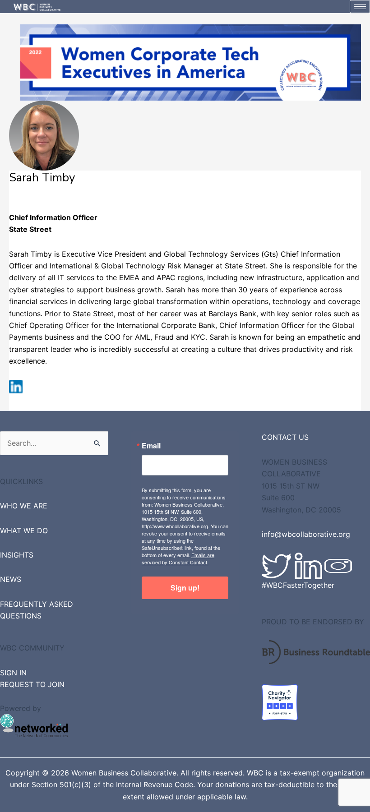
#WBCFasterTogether (298, 585)
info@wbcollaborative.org (306, 534)
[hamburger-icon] (360, 6)
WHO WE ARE (23, 505)
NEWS (10, 579)
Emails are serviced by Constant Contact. (178, 558)
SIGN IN (13, 672)
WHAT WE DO (24, 530)
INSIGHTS (16, 554)
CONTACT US (285, 437)
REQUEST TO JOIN (32, 684)
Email (151, 445)
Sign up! (185, 587)
